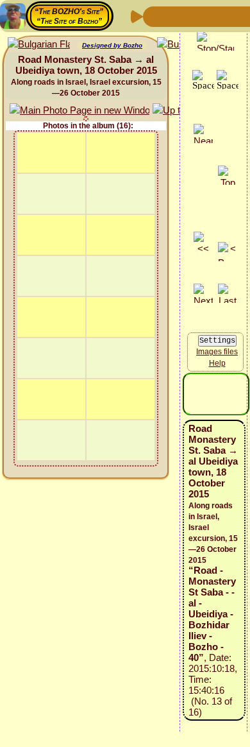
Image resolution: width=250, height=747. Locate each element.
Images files (217, 351)
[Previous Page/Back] (154, 15)
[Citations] (216, 15)
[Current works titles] (236, 15)
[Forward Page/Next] (175, 15)
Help (217, 363)
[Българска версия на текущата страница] (38, 45)
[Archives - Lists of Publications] (195, 15)
